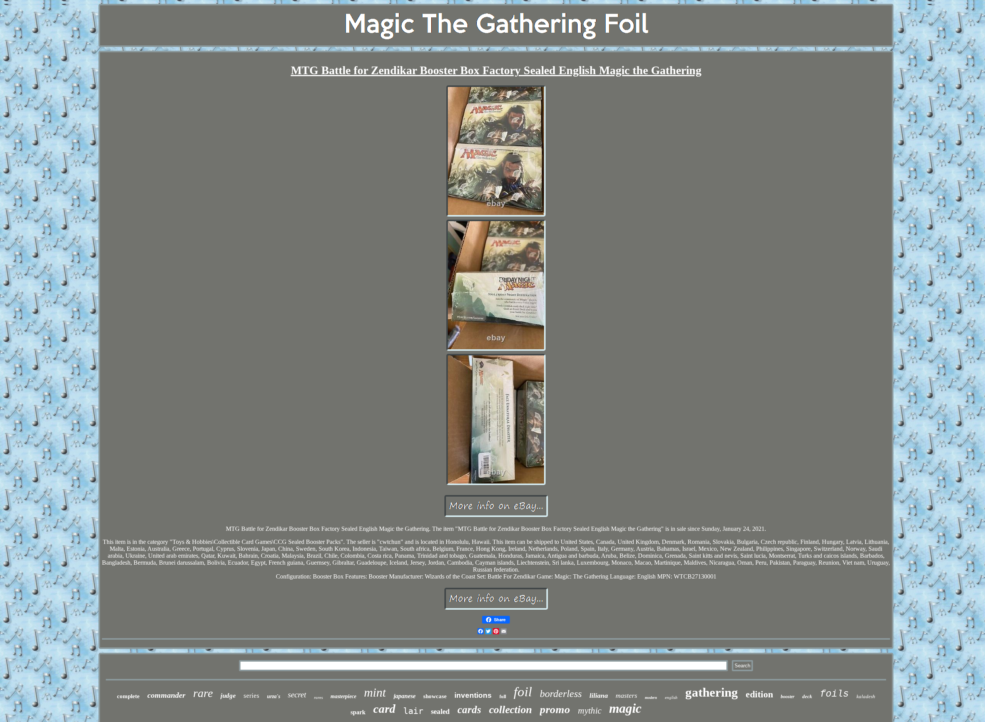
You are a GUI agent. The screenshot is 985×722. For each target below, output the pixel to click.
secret (297, 694)
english (671, 697)
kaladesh (865, 696)
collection (510, 709)
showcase (435, 696)
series (251, 695)
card (384, 708)
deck (807, 696)
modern (651, 697)
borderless (561, 693)
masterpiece (343, 696)
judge (228, 695)
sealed (440, 711)
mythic (589, 710)
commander (166, 695)
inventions (473, 695)
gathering (711, 692)
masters (626, 695)
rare (203, 693)
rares (318, 697)
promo (555, 709)
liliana (598, 695)
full (502, 696)
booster (788, 696)
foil (523, 691)
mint (375, 692)
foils (834, 694)
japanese (405, 696)
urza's (273, 696)
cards (469, 709)
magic (625, 708)
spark (358, 712)
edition (759, 694)
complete (128, 696)
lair (413, 711)
